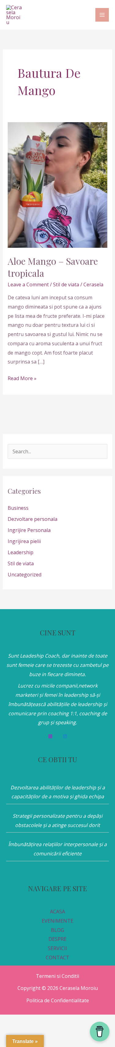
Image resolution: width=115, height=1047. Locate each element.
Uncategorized (24, 574)
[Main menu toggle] (102, 15)
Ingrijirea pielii (24, 541)
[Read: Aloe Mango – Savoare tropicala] (58, 184)
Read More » (22, 378)
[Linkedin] (65, 736)
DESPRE (57, 939)
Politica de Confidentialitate (57, 1000)
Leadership (20, 552)
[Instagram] (50, 736)
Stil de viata (66, 284)
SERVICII (57, 948)
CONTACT (57, 957)
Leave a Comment (28, 284)
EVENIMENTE (57, 920)
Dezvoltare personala (32, 519)
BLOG (57, 930)
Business (18, 508)
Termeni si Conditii (57, 976)
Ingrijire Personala (29, 530)
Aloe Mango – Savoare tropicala (53, 267)
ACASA (57, 911)
